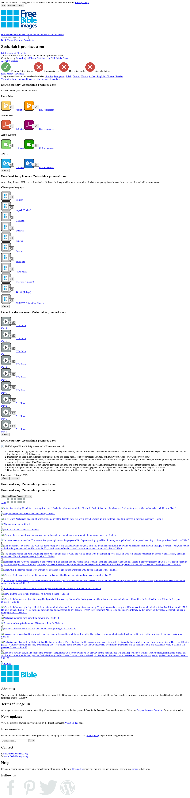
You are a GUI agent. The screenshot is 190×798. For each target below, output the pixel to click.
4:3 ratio (20, 110)
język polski (21, 271)
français (19, 251)
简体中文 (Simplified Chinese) (30, 303)
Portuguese (59, 76)
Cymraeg (20, 220)
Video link (55, 79)
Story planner (43, 79)
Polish (68, 76)
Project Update (71, 723)
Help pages (77, 769)
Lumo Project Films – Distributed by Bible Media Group (42, 58)
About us (52, 34)
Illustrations (18, 34)
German (76, 76)
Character (18, 40)
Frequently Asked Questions (150, 710)
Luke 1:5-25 (7, 53)
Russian (119, 76)
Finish (28, 496)
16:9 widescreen (46, 110)
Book (3, 40)
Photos (10, 34)
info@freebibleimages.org (15, 753)
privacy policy (92, 735)
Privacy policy (82, 2)
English (19, 200)
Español (19, 241)
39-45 (16, 53)
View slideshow (8, 79)
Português (20, 261)
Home (4, 34)
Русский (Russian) (25, 282)
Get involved (42, 34)
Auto (3, 503)
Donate (60, 34)
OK (3, 5)
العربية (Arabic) (23, 210)
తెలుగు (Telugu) (23, 292)
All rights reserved (9, 61)
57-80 (23, 53)
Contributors (30, 34)
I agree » (14, 478)
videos (135, 769)
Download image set (26, 79)
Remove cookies (15, 5)
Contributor (29, 40)
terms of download (12, 73)
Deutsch (20, 230)
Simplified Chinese (105, 76)
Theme (10, 40)
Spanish (49, 76)
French (84, 76)
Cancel (5, 170)
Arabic (92, 76)
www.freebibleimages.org (16, 756)
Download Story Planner (12, 496)
